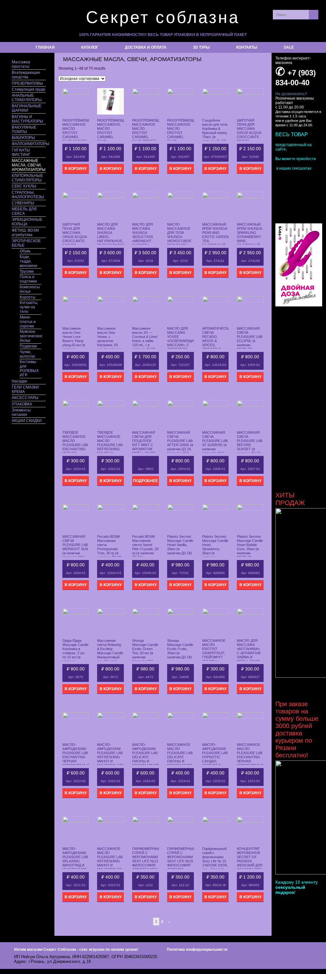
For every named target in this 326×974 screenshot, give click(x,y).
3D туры (201, 47)
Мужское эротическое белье (30, 336)
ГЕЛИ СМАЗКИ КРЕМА (25, 389)
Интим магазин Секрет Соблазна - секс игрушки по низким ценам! (76, 949)
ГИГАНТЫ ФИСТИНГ (21, 152)
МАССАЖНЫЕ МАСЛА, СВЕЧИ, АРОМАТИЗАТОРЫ (29, 165)
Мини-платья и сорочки (28, 321)
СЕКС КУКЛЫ (24, 186)
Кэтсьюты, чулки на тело (29, 307)
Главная (45, 47)
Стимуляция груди (28, 89)
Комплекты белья (30, 289)
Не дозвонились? (291, 94)
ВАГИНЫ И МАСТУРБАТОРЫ (27, 119)
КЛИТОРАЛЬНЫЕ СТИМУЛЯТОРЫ (27, 177)
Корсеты (27, 297)
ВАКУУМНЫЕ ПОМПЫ (24, 129)
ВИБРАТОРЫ (23, 138)
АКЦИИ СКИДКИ (27, 420)
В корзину (76, 168)
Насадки (19, 381)
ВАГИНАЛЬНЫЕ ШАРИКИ (26, 108)
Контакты (246, 47)
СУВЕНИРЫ (23, 203)
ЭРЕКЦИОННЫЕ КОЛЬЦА (27, 221)
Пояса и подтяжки (28, 279)
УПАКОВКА (22, 404)
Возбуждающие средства (26, 74)
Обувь (25, 251)
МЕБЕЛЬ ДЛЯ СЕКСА (24, 211)
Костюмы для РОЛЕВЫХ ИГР (29, 368)
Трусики (27, 271)
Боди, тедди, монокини (28, 261)
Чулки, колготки (27, 354)
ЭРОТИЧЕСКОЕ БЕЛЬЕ (26, 243)
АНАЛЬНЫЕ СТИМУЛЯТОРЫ (27, 97)
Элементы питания (21, 412)
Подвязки (28, 346)
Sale (289, 47)
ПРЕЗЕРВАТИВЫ (27, 83)
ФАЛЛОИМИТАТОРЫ (29, 144)
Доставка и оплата (146, 47)
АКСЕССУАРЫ (25, 398)
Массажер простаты (21, 64)
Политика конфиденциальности (197, 949)
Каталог (89, 47)
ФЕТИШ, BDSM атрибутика (25, 232)
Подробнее (145, 481)
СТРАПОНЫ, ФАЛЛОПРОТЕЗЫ (28, 194)
